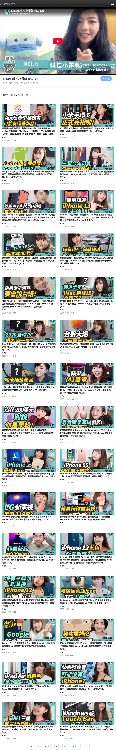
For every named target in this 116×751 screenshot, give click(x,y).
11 (78, 746)
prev (30, 746)
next (86, 746)
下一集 (106, 78)
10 (73, 746)
